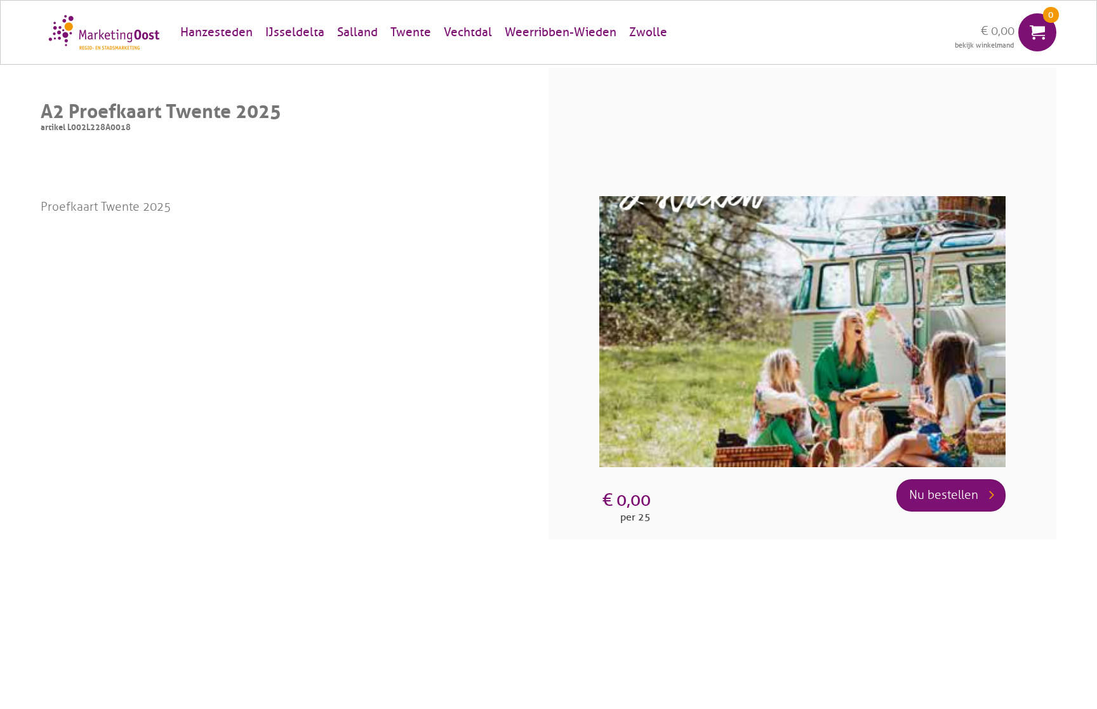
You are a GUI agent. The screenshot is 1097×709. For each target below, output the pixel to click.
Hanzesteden (216, 32)
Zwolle (648, 32)
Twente (410, 32)
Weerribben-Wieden (560, 32)
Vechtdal (468, 32)
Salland (357, 32)
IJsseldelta (294, 32)
